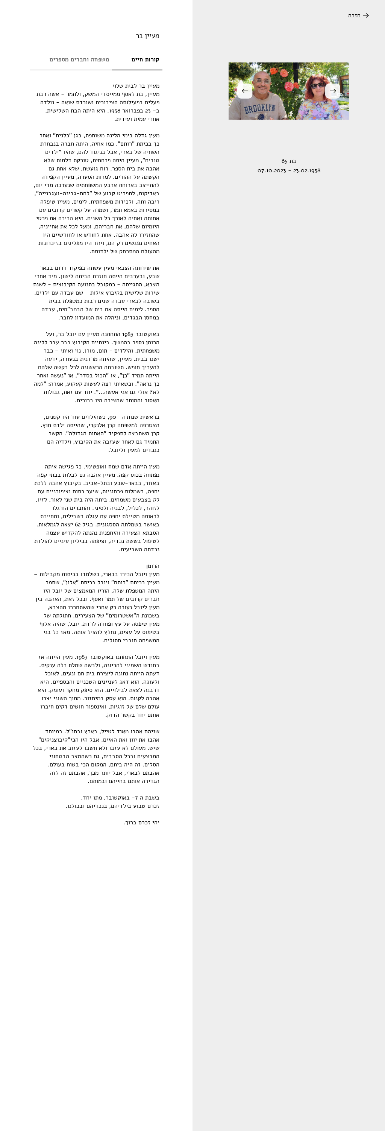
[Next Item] (244, 91)
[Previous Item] (332, 91)
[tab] (137, 59)
